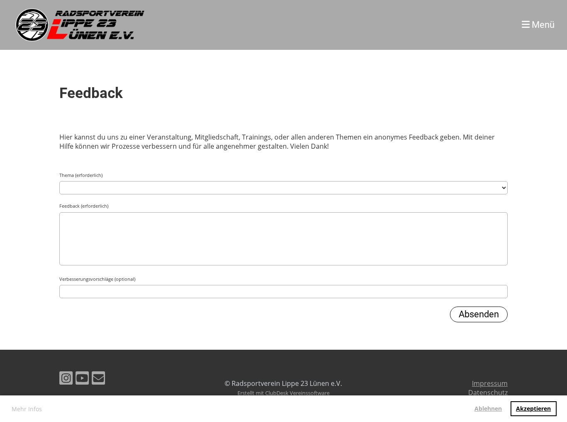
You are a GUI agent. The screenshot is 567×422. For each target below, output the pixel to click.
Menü (542, 25)
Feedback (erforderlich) (83, 206)
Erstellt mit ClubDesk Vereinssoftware (283, 393)
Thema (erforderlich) (81, 175)
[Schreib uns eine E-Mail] (98, 379)
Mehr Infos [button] (27, 409)
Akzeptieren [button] (533, 408)
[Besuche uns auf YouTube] (82, 379)
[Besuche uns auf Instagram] (66, 379)
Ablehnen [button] (488, 408)
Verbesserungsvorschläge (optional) (97, 279)
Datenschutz (488, 392)
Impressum (490, 383)
